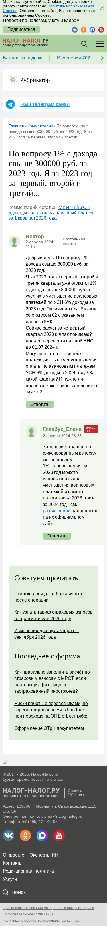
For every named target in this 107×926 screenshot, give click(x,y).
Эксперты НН (44, 855)
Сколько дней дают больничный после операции (48, 596)
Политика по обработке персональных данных (41, 921)
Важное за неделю (22, 57)
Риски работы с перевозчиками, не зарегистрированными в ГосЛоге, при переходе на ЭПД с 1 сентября (51, 710)
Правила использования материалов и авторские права (48, 908)
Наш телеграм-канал (45, 104)
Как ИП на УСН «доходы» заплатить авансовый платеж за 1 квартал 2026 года (51, 212)
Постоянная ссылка (74, 241)
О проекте (13, 855)
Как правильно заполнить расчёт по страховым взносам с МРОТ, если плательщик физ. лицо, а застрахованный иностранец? (52, 682)
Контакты (13, 863)
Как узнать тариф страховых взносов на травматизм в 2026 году (53, 615)
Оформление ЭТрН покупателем (49, 728)
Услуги (10, 879)
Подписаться (21, 29)
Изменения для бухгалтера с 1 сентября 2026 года (46, 633)
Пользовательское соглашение (28, 914)
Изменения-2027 (75, 57)
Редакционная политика (28, 871)
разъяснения (56, 510)
